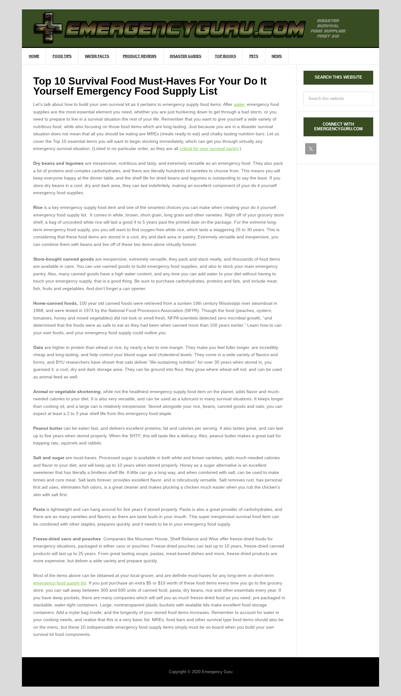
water (239, 104)
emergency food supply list (59, 582)
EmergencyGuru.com (206, 28)
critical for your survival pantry (209, 148)
